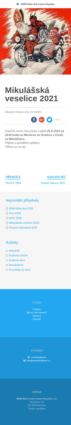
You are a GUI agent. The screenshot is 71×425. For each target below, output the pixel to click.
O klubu (37, 309)
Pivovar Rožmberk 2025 (23, 227)
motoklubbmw (38, 357)
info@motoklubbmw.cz (38, 360)
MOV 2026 (15, 218)
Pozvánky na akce (20, 269)
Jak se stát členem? (36, 312)
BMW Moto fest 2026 (21, 208)
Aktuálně (14, 250)
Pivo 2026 (15, 213)
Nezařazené (16, 265)
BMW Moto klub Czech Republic (37, 4)
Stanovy (37, 315)
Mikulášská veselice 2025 (24, 222)
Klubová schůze (18, 255)
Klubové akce (17, 260)
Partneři (37, 319)
